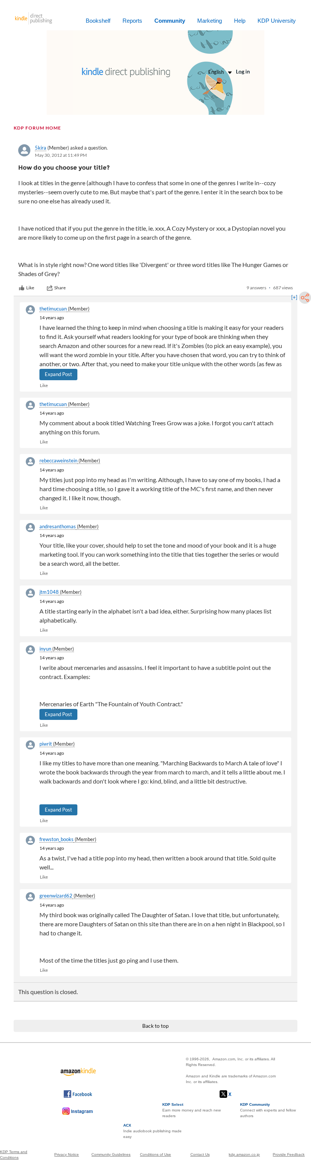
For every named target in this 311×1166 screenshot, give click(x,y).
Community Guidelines (110, 1154)
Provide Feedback (289, 1154)
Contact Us (200, 1154)
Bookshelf (98, 20)
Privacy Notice (66, 1154)
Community (169, 20)
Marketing (209, 20)
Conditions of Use (155, 1154)
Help (239, 20)
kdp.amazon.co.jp (244, 1154)
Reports (132, 20)
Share (60, 287)
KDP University (277, 20)
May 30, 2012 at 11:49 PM (61, 155)
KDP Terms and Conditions (13, 1155)
